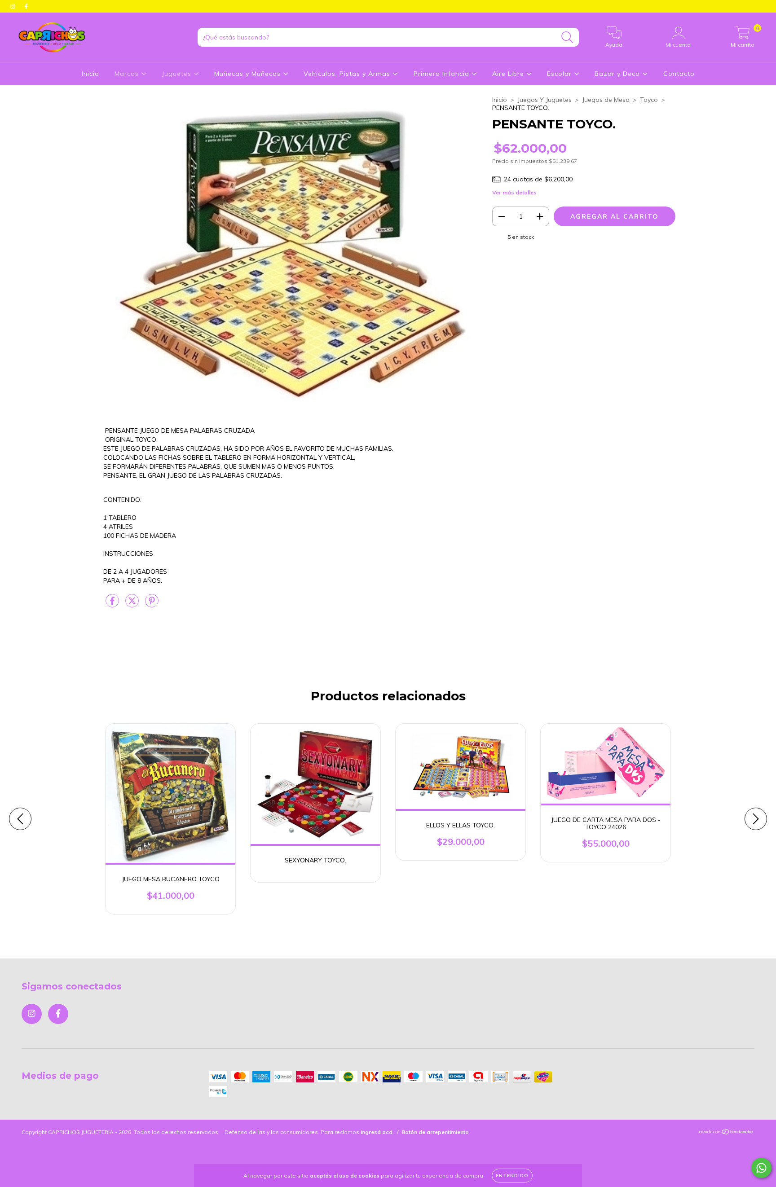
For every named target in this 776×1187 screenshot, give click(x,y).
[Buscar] (567, 37)
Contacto (679, 74)
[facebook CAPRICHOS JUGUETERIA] (26, 6)
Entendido (512, 1175)
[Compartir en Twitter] (133, 604)
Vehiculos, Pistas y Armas (348, 74)
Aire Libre (509, 74)
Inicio (90, 74)
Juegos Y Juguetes (544, 100)
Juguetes (178, 74)
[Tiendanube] (726, 1133)
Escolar (560, 74)
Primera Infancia (443, 74)
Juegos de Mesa (606, 100)
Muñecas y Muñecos (248, 74)
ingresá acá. (377, 1132)
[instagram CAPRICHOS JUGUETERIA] (13, 6)
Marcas (128, 74)
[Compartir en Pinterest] (152, 604)
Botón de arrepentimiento (435, 1132)
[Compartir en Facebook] (113, 604)
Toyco (649, 100)
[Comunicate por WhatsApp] (761, 1168)
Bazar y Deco (618, 74)
